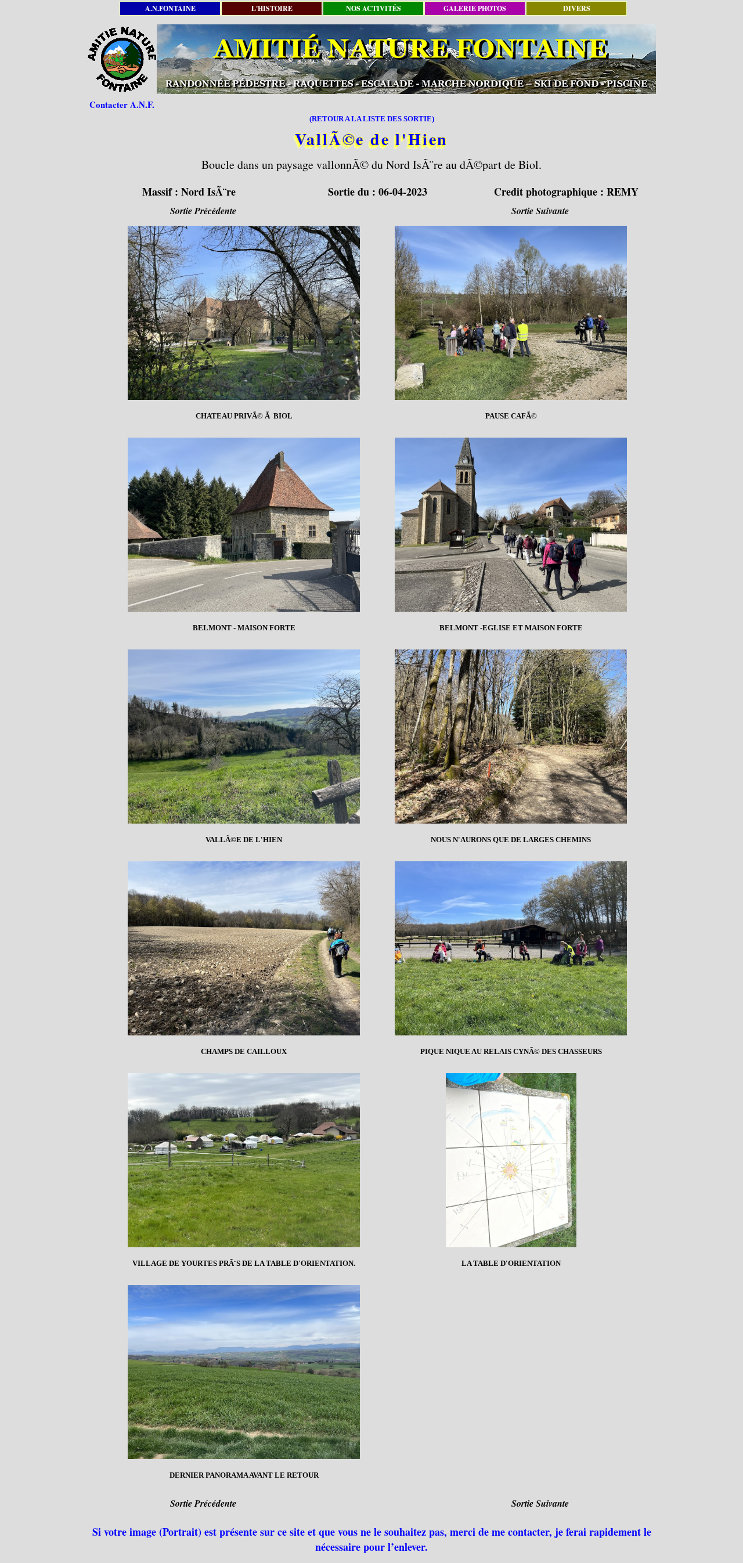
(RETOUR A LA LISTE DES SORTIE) (371, 118)
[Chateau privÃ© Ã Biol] (243, 313)
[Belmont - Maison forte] (243, 525)
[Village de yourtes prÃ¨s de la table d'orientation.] (243, 1160)
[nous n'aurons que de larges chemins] (510, 736)
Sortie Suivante (540, 210)
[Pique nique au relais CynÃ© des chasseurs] (510, 948)
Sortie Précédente (203, 210)
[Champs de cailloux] (243, 948)
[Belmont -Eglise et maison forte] (510, 525)
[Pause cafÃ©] (510, 313)
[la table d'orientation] (510, 1160)
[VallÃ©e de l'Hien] (243, 736)
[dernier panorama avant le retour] (243, 1372)
